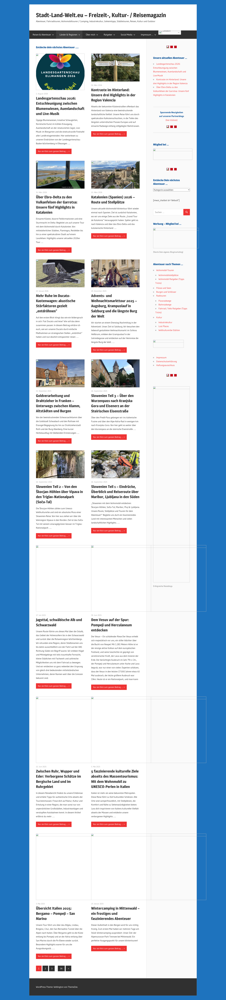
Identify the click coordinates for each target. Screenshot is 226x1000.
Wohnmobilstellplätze (168, 275)
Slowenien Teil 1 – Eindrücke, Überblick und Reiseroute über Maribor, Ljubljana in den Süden (115, 491)
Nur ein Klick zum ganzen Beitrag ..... (53, 151)
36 (61, 968)
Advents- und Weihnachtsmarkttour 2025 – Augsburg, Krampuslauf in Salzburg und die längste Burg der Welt (114, 305)
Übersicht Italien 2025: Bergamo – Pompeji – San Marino (55, 913)
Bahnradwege (165, 304)
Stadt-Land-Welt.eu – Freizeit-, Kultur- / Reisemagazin (101, 15)
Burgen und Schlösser (166, 291)
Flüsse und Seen (163, 288)
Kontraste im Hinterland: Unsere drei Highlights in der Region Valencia (113, 95)
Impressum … (147, 34)
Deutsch (166, 31)
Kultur (159, 317)
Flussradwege (165, 300)
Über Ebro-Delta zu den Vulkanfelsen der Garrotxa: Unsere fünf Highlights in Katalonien (171, 91)
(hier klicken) (171, 116)
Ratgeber (108, 34)
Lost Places (164, 326)
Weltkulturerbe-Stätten (169, 330)
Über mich (90, 34)
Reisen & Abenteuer (42, 34)
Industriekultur (165, 322)
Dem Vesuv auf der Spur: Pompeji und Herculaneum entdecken (111, 625)
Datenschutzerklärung (166, 361)
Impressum (161, 357)
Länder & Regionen (68, 34)
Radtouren (161, 295)
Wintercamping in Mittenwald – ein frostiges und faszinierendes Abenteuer (115, 913)
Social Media (126, 34)
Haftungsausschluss (165, 365)
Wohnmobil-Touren (165, 270)
